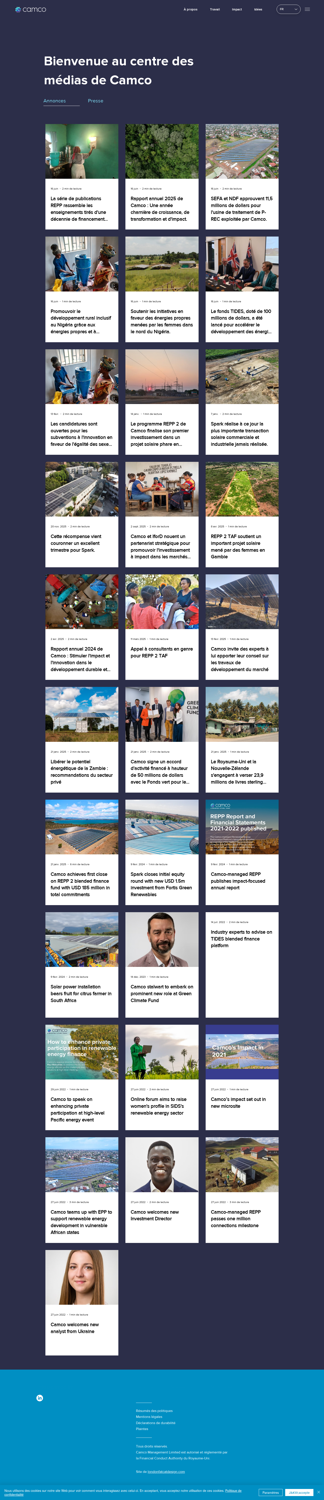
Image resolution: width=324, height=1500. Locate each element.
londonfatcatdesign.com (166, 1472)
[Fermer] (318, 1492)
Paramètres (271, 1492)
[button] (307, 9)
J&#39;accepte (299, 1492)
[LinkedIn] (39, 1398)
